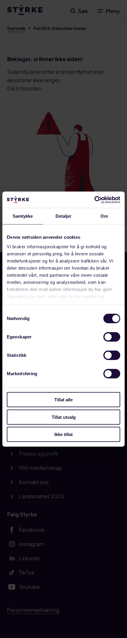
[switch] (111, 337)
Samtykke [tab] (23, 216)
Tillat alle (63, 399)
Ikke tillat (63, 434)
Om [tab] (104, 216)
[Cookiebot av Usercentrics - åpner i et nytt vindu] (94, 199)
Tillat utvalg (64, 416)
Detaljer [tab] (64, 216)
